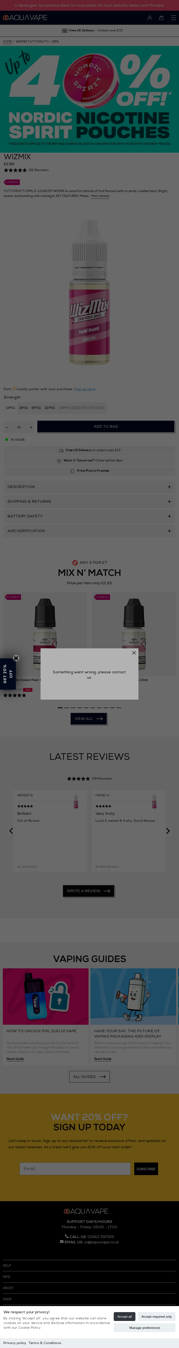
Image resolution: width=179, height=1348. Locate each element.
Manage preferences (144, 1328)
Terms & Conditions (44, 1343)
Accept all (124, 1316)
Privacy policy (14, 1343)
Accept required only (156, 1316)
